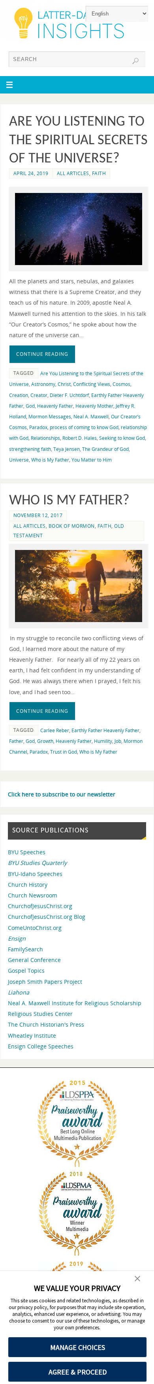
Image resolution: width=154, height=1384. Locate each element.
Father (16, 741)
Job (118, 741)
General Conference (34, 960)
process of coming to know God (84, 427)
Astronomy (43, 384)
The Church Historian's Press (46, 1024)
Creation (18, 395)
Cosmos (121, 384)
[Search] (135, 61)
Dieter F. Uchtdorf (69, 395)
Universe (19, 459)
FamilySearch (25, 949)
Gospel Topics (26, 970)
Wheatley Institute (32, 1035)
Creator (38, 395)
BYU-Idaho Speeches (35, 874)
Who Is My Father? (72, 501)
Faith (99, 173)
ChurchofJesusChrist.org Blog (46, 916)
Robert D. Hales (79, 438)
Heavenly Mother (94, 406)
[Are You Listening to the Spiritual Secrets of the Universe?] (78, 229)
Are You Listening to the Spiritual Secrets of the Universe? (78, 140)
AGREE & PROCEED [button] (78, 1371)
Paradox (38, 427)
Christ (64, 384)
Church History (27, 884)
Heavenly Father (55, 406)
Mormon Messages (49, 416)
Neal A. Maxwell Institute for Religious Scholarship (74, 1003)
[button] (137, 1279)
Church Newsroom (32, 895)
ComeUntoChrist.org (35, 928)
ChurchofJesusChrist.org (40, 906)
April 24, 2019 (31, 173)
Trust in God (63, 751)
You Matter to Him (91, 459)
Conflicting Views (91, 384)
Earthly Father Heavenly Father (105, 730)
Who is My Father (50, 459)
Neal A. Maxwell (91, 416)
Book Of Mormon (72, 526)
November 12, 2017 (38, 515)
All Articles (73, 173)
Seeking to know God (122, 438)
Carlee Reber (54, 730)
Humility (103, 741)
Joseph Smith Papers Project (45, 981)
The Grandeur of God (105, 449)
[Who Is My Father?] (78, 586)
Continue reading (42, 354)
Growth (45, 741)
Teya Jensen (66, 449)
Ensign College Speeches (40, 1046)
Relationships (45, 438)
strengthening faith (30, 449)
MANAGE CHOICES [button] (77, 1347)
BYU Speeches (26, 852)
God (30, 406)
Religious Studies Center (40, 1013)
